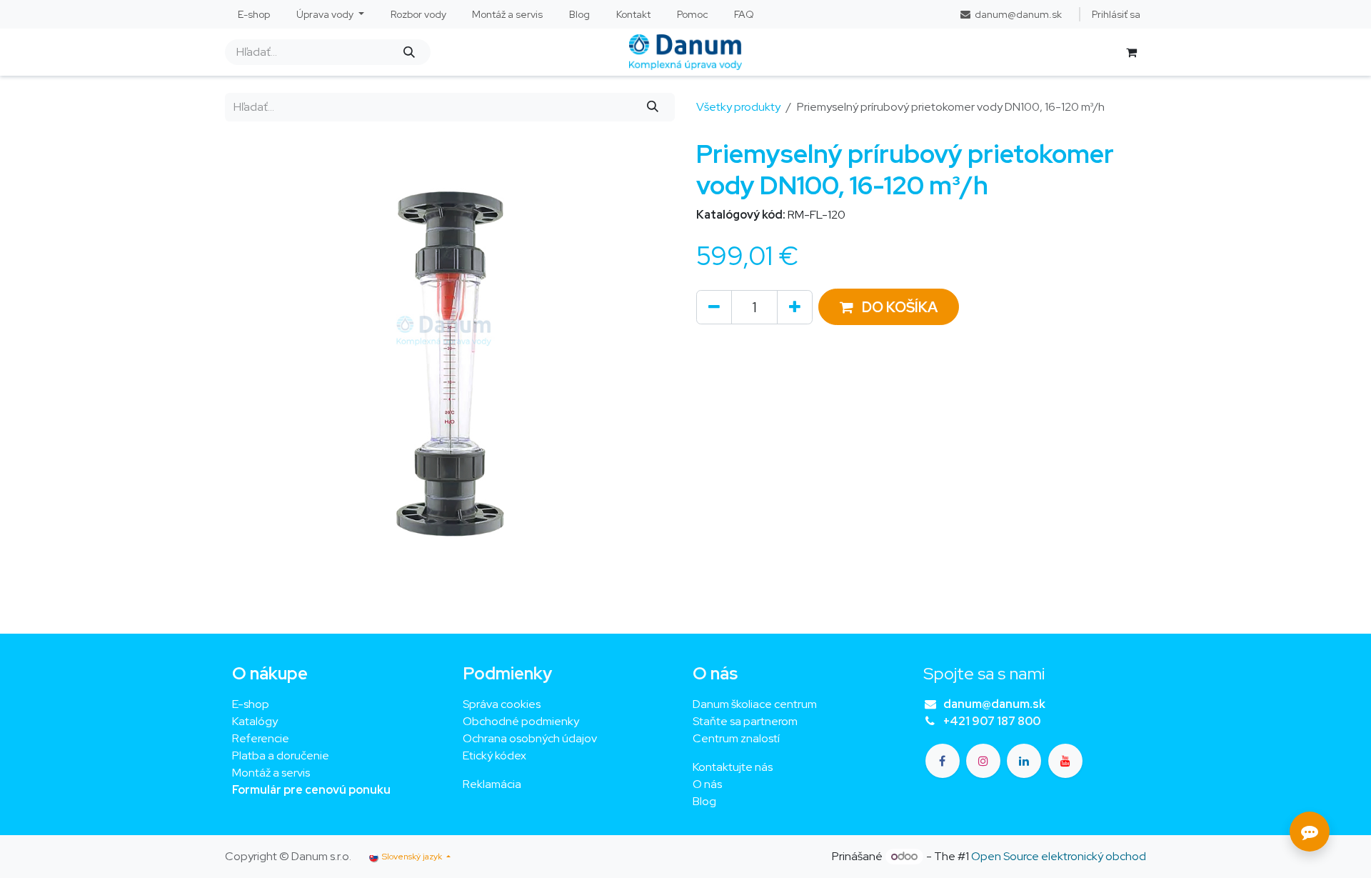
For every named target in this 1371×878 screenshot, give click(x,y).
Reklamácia (492, 784)
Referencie (260, 738)
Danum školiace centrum (755, 704)
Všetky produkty (738, 106)
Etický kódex (495, 755)
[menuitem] (254, 14)
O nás (707, 784)
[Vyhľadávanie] (409, 52)
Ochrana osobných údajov (530, 738)
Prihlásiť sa (1116, 14)
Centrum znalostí (736, 738)
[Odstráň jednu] (714, 307)
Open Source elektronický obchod (1058, 856)
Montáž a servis (271, 772)
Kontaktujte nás (733, 766)
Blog (704, 801)
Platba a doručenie (280, 755)
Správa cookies (502, 704)
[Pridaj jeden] (795, 307)
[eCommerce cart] (1131, 52)
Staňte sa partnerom (745, 721)
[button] (888, 307)
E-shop (250, 704)
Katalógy (255, 721)
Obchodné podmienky (521, 721)
